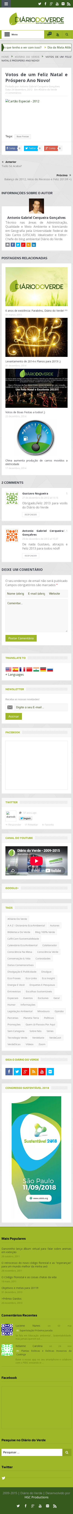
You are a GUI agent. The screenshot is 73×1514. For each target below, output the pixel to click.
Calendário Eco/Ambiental (22, 945)
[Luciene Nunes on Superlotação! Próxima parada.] (7, 1329)
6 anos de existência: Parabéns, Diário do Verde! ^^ (36, 310)
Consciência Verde (47, 951)
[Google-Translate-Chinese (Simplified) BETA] (29, 669)
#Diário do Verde (48, 89)
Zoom (42, 1044)
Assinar (13, 716)
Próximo (62, 175)
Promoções (14, 1024)
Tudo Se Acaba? (11, 166)
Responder (31, 514)
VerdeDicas (14, 1044)
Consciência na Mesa (19, 951)
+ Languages (14, 674)
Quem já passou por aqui (40, 1024)
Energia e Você (16, 984)
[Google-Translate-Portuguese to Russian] (50, 669)
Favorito (49, 824)
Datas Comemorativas (20, 965)
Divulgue (46, 971)
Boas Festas (23, 136)
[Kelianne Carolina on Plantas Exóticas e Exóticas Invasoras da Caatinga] (7, 1349)
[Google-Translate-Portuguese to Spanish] (15, 669)
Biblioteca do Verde (18, 932)
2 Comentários (13, 92)
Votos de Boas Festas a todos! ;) (25, 412)
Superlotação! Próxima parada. (36, 1330)
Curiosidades (43, 958)
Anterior (10, 162)
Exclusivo (43, 998)
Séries (50, 1031)
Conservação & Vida (19, 958)
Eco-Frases (14, 978)
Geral (57, 998)
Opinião (59, 1011)
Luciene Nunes (28, 1325)
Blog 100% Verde (45, 932)
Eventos (28, 998)
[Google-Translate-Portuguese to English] (8, 669)
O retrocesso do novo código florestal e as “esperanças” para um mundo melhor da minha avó (36, 1264)
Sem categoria (16, 1031)
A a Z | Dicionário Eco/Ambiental (26, 925)
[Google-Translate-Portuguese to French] (22, 669)
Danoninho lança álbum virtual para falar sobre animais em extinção (36, 1250)
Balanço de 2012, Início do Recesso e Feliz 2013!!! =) (38, 179)
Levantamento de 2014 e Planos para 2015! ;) (33, 361)
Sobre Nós (36, 1031)
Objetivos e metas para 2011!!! (19, 1288)
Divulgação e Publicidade (21, 971)
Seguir (27, 818)
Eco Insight (48, 978)
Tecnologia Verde (17, 1037)
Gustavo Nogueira (35, 493)
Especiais (12, 998)
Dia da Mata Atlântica (46, 47)
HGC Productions (36, 1497)
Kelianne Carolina (29, 1346)
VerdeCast (55, 1037)
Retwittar (33, 824)
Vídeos (30, 1044)
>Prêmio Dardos (11, 1298)
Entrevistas (14, 991)
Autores (54, 925)
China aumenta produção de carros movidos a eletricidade (36, 462)
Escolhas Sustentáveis (39, 991)
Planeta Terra (31, 1017)
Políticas (49, 1017)
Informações (28, 1004)
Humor (11, 1004)
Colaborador (49, 945)
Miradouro (43, 1011)
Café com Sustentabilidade (23, 938)
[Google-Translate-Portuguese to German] (43, 669)
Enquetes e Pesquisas (42, 984)
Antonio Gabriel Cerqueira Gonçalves (40, 86)
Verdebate (38, 1037)
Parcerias (12, 1017)
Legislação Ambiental (19, 1011)
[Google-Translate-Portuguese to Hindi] (36, 669)
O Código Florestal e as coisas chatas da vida (29, 1277)
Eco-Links (31, 978)
